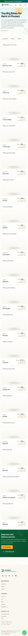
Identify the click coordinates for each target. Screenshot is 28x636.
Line (2, 618)
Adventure (5, 38)
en (15, 5)
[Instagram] (5, 575)
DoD (9, 633)
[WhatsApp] (24, 632)
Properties (3, 606)
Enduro (13, 38)
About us (3, 596)
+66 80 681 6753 (9, 552)
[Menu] (25, 5)
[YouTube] (9, 575)
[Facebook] (2, 575)
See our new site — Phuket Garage (13, 1)
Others (19, 38)
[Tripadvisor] (12, 575)
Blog (2, 601)
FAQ (2, 599)
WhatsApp (8, 547)
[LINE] (15, 575)
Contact (3, 604)
